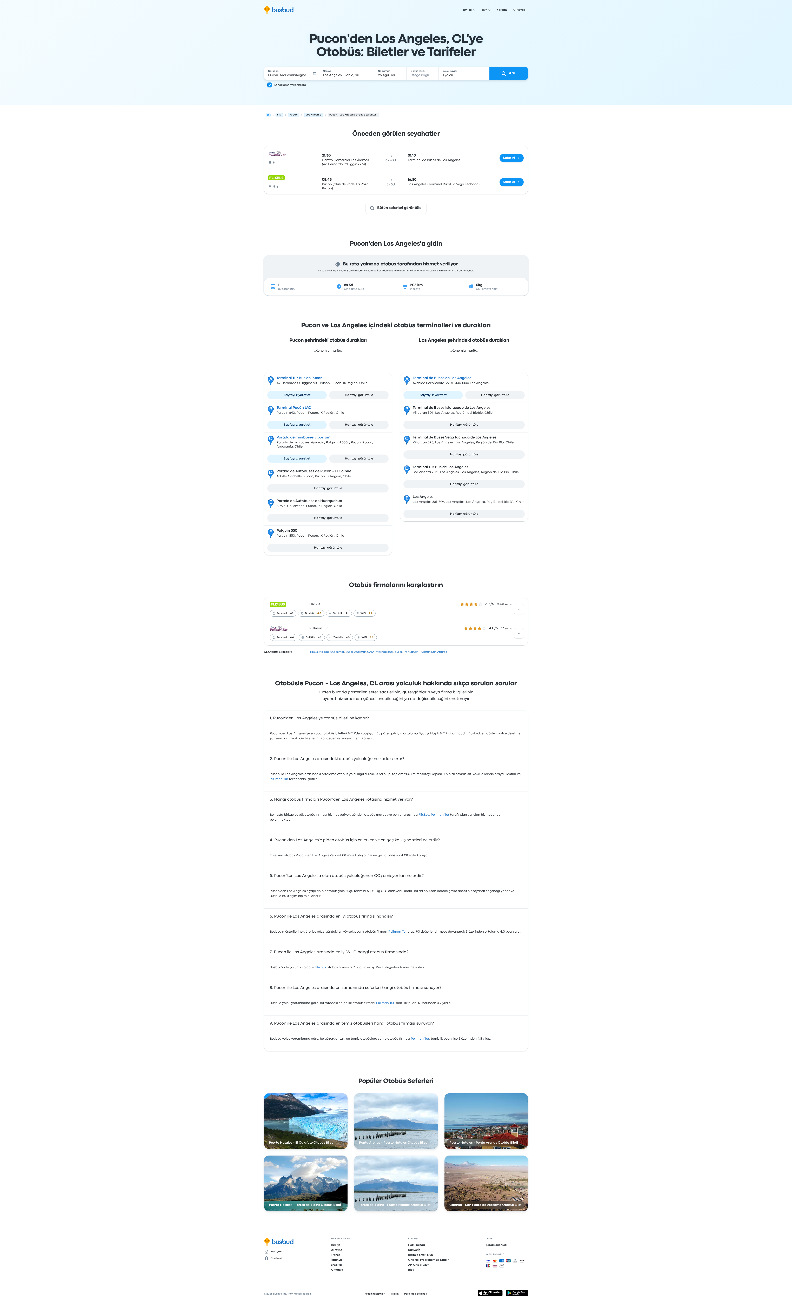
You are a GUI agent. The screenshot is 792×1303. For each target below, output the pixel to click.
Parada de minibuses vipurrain (303, 437)
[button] (314, 73)
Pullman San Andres (433, 652)
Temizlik (337, 613)
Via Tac (324, 652)
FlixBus (314, 604)
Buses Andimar (355, 652)
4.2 (320, 637)
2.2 (372, 637)
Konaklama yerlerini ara (290, 85)
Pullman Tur (318, 628)
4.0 (319, 613)
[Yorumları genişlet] (519, 609)
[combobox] (287, 73)
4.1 (291, 613)
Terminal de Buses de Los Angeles (442, 378)
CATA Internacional (380, 652)
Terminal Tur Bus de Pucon (300, 378)
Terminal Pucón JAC (294, 407)
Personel (282, 613)
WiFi (363, 613)
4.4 (292, 637)
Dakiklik (309, 613)
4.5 (348, 637)
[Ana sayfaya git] (278, 10)
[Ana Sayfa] (268, 115)
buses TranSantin (406, 652)
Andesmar (337, 652)
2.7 (370, 613)
